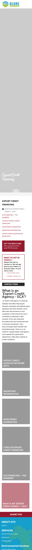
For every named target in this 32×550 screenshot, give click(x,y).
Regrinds (5, 537)
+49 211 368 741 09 (13, 273)
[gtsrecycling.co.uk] (10, 4)
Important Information (11, 230)
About (4, 525)
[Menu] (27, 3)
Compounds (7, 541)
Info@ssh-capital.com (14, 276)
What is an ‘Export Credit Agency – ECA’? (14, 210)
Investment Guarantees (11, 227)
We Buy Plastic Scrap (10, 534)
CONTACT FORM (11, 284)
